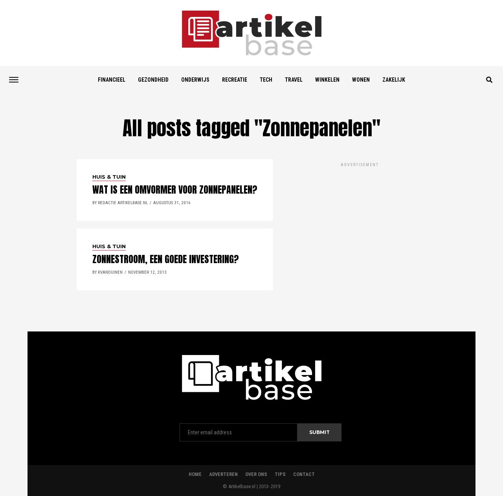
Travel (294, 80)
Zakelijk (393, 80)
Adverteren (223, 474)
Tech (266, 80)
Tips (280, 474)
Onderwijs (195, 80)
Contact (304, 474)
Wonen (361, 80)
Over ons (256, 474)
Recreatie (234, 80)
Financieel (111, 80)
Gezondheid (153, 80)
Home (195, 474)
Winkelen (327, 80)
